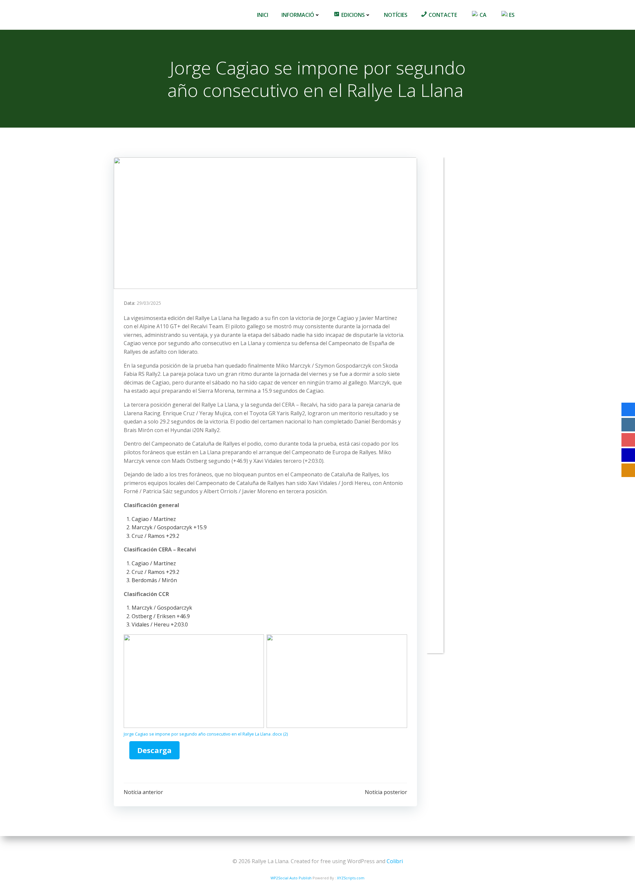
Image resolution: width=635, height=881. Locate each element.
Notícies (395, 15)
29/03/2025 (149, 303)
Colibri (395, 861)
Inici (262, 15)
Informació (297, 15)
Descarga (154, 750)
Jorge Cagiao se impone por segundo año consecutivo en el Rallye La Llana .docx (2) (206, 734)
